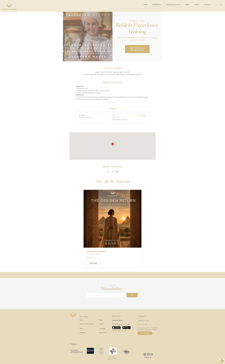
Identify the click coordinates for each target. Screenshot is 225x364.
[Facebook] (148, 354)
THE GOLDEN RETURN (95, 251)
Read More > (112, 102)
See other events (137, 50)
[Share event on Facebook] (108, 171)
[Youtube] (151, 354)
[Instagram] (144, 354)
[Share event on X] (112, 171)
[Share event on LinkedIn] (117, 171)
